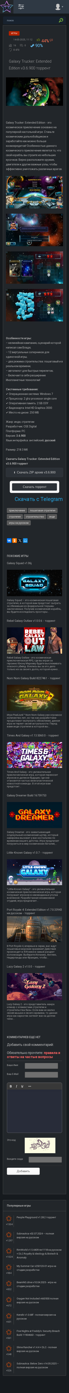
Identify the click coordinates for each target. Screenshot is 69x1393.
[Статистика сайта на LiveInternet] (51, 1389)
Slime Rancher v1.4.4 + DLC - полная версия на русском (37, 1349)
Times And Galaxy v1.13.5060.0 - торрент (33, 735)
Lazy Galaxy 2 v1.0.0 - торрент (26, 966)
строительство (35, 516)
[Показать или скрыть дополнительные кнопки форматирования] (30, 1086)
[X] (20, 540)
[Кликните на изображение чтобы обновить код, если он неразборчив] (40, 1152)
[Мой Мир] (25, 540)
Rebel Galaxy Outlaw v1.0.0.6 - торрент (31, 621)
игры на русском (19, 522)
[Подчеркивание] (22, 1086)
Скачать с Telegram (39, 499)
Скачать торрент (34, 487)
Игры (14, 33)
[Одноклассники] (14, 540)
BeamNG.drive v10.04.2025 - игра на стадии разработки (36, 1284)
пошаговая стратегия (42, 510)
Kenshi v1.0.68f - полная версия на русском (36, 1316)
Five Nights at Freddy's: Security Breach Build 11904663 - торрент (38, 1333)
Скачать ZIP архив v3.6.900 (36, 472)
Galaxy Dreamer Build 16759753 (26, 795)
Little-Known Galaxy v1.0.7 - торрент (30, 852)
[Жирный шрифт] (11, 1086)
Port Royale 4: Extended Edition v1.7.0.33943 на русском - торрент (34, 911)
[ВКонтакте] (9, 540)
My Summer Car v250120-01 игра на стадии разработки (36, 1268)
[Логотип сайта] (6, 7)
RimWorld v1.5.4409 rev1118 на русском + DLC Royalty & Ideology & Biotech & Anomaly (39, 1253)
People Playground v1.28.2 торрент (36, 1217)
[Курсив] (16, 1086)
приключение (17, 510)
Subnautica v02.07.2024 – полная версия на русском (35, 1235)
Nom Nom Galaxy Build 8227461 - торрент (33, 678)
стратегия (15, 516)
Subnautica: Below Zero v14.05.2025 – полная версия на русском (38, 1365)
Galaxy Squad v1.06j (19, 563)
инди (52, 516)
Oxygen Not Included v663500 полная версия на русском (37, 1300)
